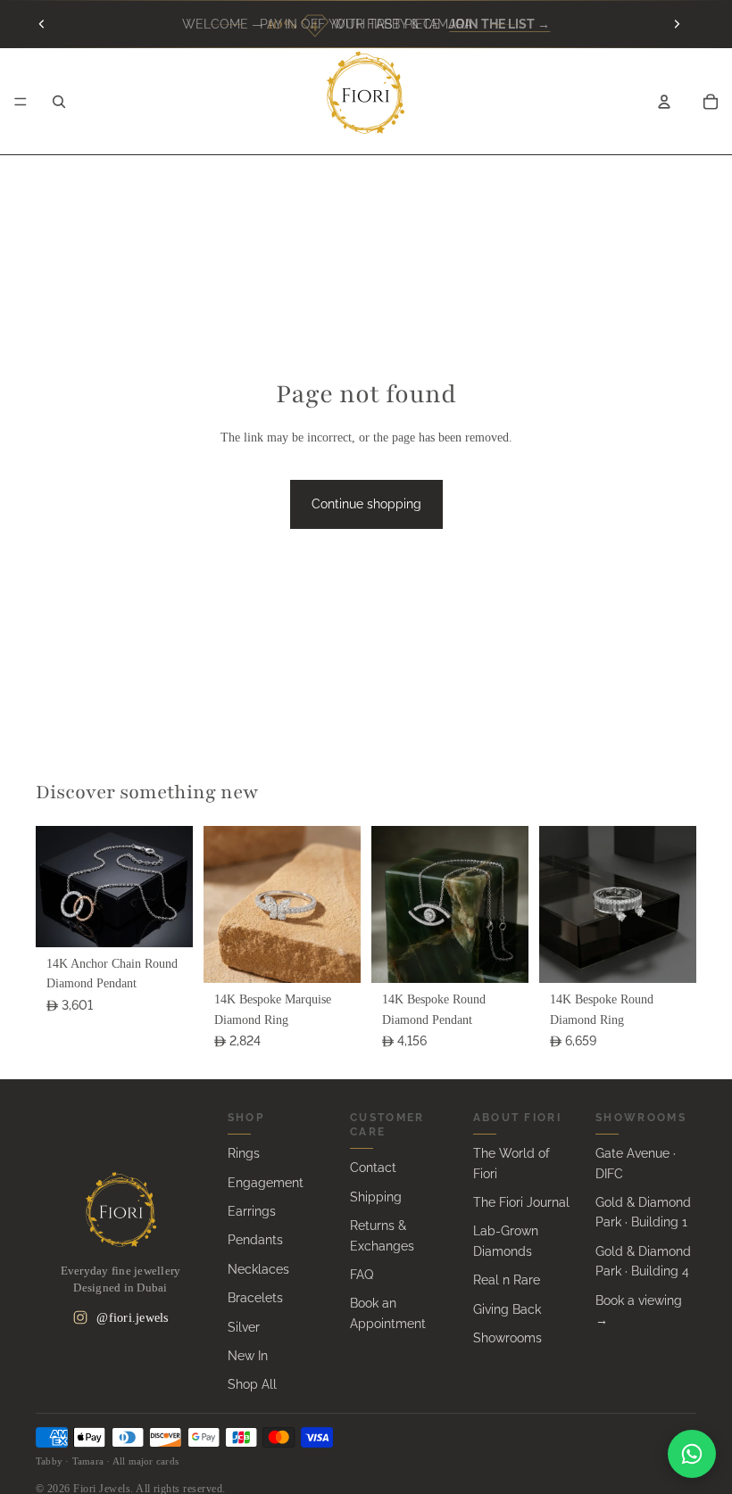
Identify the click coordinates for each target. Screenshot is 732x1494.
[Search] (59, 101)
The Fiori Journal (521, 1202)
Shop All (252, 1384)
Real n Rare (506, 1280)
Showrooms (507, 1338)
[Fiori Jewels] (120, 1209)
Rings (244, 1153)
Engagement (266, 1183)
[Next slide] (676, 24)
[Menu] (20, 101)
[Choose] (165, 920)
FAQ (361, 1274)
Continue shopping (366, 504)
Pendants (255, 1240)
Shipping (376, 1197)
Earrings (252, 1211)
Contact (373, 1167)
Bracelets (255, 1298)
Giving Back (507, 1309)
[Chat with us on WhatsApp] (692, 1454)
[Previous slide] (42, 24)
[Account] (664, 101)
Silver (244, 1327)
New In (248, 1356)
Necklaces (258, 1269)
